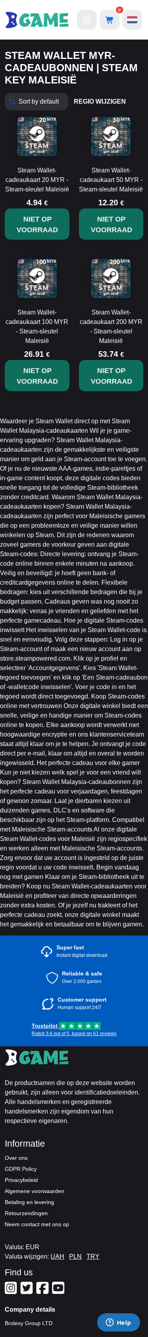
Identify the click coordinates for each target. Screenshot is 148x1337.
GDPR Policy (21, 1169)
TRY (92, 1256)
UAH (57, 1256)
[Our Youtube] (59, 1291)
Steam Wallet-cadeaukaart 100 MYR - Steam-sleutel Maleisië (37, 326)
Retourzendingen (26, 1213)
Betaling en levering (29, 1202)
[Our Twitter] (28, 1291)
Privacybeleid (21, 1180)
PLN (75, 1256)
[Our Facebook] (43, 1291)
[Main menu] (87, 20)
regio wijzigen (100, 101)
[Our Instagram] (12, 1291)
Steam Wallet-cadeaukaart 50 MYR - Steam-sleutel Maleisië (111, 180)
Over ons (16, 1158)
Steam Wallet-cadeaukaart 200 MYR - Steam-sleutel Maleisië (111, 326)
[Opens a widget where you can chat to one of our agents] (118, 1323)
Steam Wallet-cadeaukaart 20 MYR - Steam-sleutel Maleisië (37, 180)
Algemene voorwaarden (34, 1191)
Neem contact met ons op (37, 1224)
